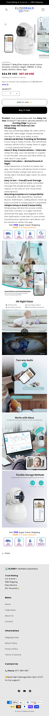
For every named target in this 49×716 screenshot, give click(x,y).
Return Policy (11, 643)
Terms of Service (13, 654)
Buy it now (24, 110)
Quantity (6, 89)
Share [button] (7, 553)
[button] (6, 10)
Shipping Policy (12, 637)
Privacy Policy (11, 649)
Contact (9, 621)
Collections (10, 610)
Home (8, 604)
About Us (9, 616)
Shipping (5, 77)
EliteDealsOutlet (27, 711)
